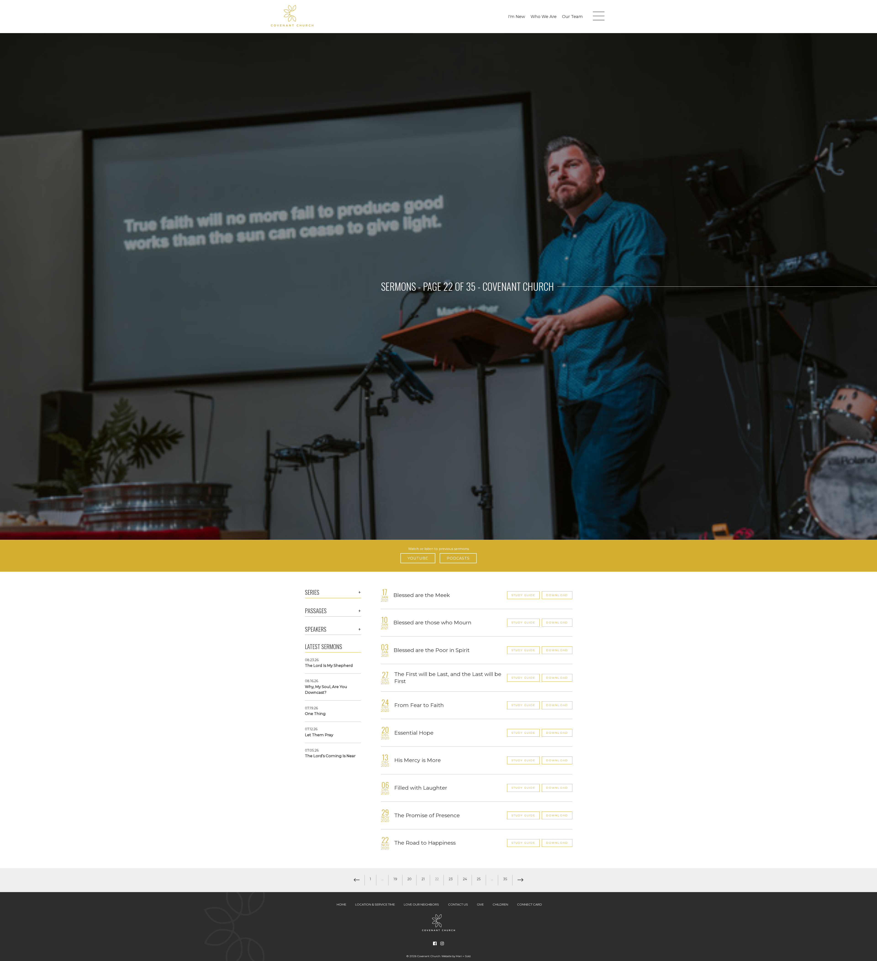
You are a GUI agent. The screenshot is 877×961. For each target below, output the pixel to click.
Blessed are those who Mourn (432, 622)
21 (423, 879)
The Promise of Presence (427, 815)
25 (479, 879)
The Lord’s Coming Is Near (330, 756)
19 (395, 879)
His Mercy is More (417, 760)
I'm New (516, 16)
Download (557, 595)
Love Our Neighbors (421, 904)
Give (480, 904)
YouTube (417, 558)
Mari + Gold (463, 956)
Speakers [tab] (315, 629)
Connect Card (529, 904)
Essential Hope (413, 733)
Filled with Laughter (420, 788)
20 (409, 879)
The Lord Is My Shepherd (329, 665)
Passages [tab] (316, 611)
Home (341, 904)
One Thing (315, 713)
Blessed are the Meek (421, 595)
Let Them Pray (319, 735)
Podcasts (458, 558)
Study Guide (523, 595)
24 (465, 879)
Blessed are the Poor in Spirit (432, 650)
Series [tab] (312, 592)
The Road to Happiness (425, 843)
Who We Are (544, 16)
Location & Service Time (375, 904)
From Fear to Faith (419, 705)
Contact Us (458, 904)
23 (451, 879)
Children (500, 904)
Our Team (572, 16)
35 (505, 879)
